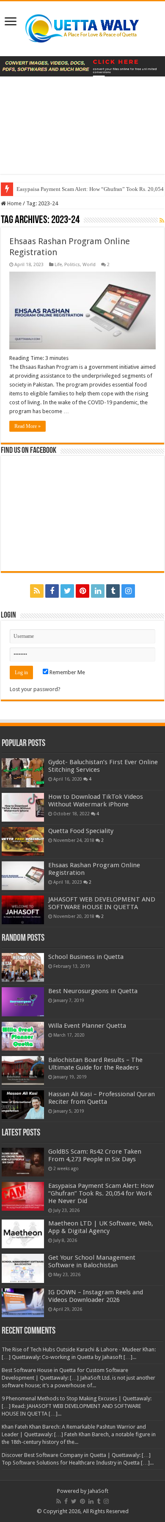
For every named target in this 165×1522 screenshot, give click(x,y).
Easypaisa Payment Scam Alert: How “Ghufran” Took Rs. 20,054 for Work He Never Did (101, 1193)
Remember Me (66, 672)
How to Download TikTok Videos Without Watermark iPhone (95, 800)
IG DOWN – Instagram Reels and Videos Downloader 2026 (95, 1296)
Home (14, 203)
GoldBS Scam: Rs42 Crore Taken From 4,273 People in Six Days (94, 1155)
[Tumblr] (113, 591)
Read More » (27, 426)
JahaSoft (98, 1491)
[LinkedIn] (97, 591)
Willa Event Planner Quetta (87, 1025)
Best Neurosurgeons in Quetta (93, 991)
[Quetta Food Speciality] (23, 841)
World (89, 264)
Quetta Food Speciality (80, 831)
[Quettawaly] (82, 27)
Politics (72, 264)
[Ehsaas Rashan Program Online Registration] (23, 875)
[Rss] (37, 591)
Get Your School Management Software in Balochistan (91, 1261)
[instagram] (128, 591)
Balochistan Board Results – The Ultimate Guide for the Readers (95, 1063)
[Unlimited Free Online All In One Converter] (82, 66)
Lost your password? (35, 689)
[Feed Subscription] (162, 220)
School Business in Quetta (86, 957)
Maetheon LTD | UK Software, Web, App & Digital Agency (100, 1227)
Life (58, 264)
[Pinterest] (82, 591)
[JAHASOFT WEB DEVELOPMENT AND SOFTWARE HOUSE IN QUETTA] (23, 910)
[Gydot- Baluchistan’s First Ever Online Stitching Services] (23, 772)
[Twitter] (67, 591)
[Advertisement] (82, 131)
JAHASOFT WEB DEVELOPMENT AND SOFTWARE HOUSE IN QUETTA (101, 903)
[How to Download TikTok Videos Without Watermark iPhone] (23, 807)
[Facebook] (52, 591)
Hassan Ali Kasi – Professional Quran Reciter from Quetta (101, 1097)
